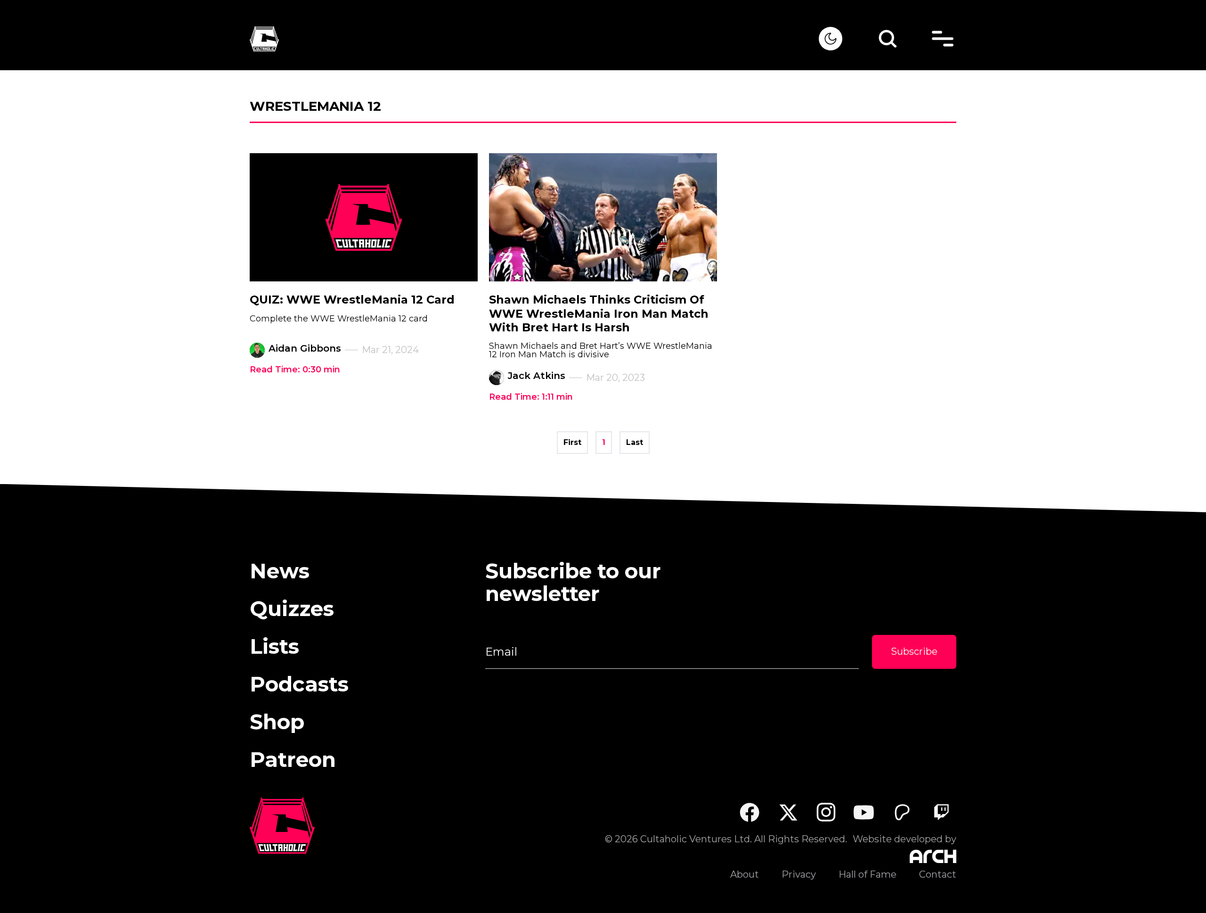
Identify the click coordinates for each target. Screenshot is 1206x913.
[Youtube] (864, 812)
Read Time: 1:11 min (531, 397)
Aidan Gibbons (305, 348)
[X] (788, 812)
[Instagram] (826, 812)
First (572, 442)
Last (634, 442)
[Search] (887, 39)
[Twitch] (941, 812)
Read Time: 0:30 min (295, 369)
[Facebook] (749, 812)
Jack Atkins (536, 375)
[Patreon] (902, 812)
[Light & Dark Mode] (830, 38)
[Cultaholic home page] (534, 39)
